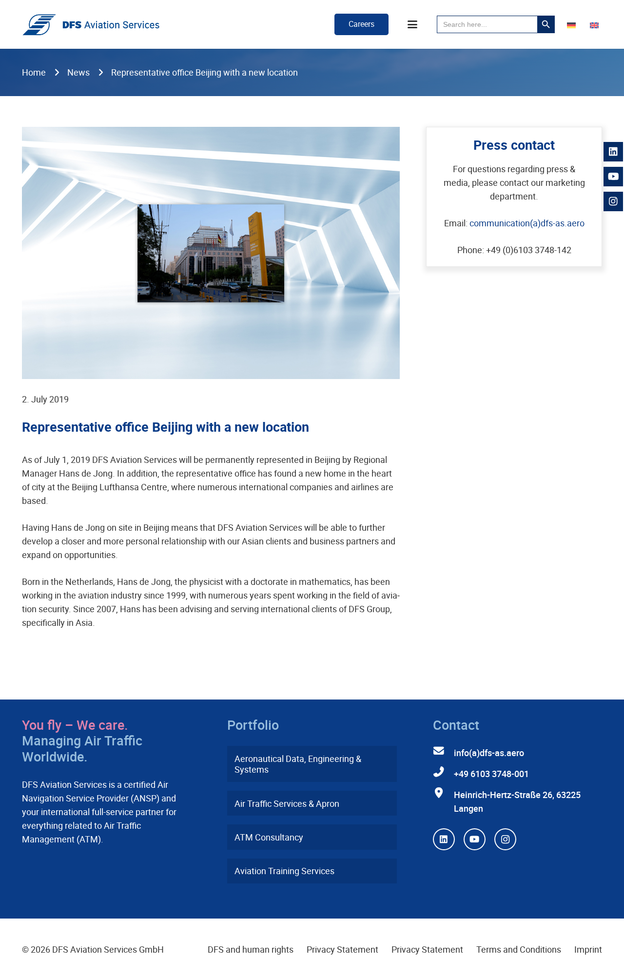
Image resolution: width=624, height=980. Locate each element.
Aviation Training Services (284, 871)
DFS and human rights (250, 949)
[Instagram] (505, 839)
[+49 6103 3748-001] (443, 772)
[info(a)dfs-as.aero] (443, 751)
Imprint (588, 949)
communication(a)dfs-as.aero (527, 223)
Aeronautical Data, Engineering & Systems (297, 764)
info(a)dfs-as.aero (489, 753)
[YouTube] (475, 839)
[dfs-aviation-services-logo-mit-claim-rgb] (91, 25)
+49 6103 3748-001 (491, 774)
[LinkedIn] (444, 839)
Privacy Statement (342, 949)
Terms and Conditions (518, 949)
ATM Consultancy (268, 837)
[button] (413, 24)
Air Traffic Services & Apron (286, 803)
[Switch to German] (573, 24)
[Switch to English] (596, 24)
